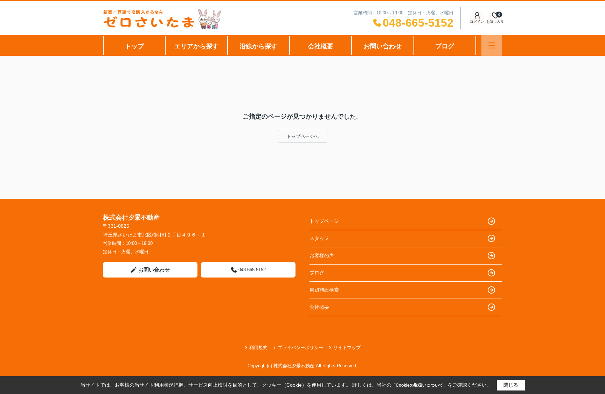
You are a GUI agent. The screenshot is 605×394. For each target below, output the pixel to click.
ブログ (444, 46)
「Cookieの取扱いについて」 (419, 385)
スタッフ (319, 238)
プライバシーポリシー (300, 347)
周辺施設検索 (324, 290)
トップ (134, 46)
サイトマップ (347, 347)
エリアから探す (196, 46)
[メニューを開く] (492, 45)
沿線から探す (258, 46)
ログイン (477, 22)
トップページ (324, 221)
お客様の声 (322, 255)
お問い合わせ (383, 46)
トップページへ (303, 136)
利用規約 (258, 347)
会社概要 (320, 46)
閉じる (510, 385)
